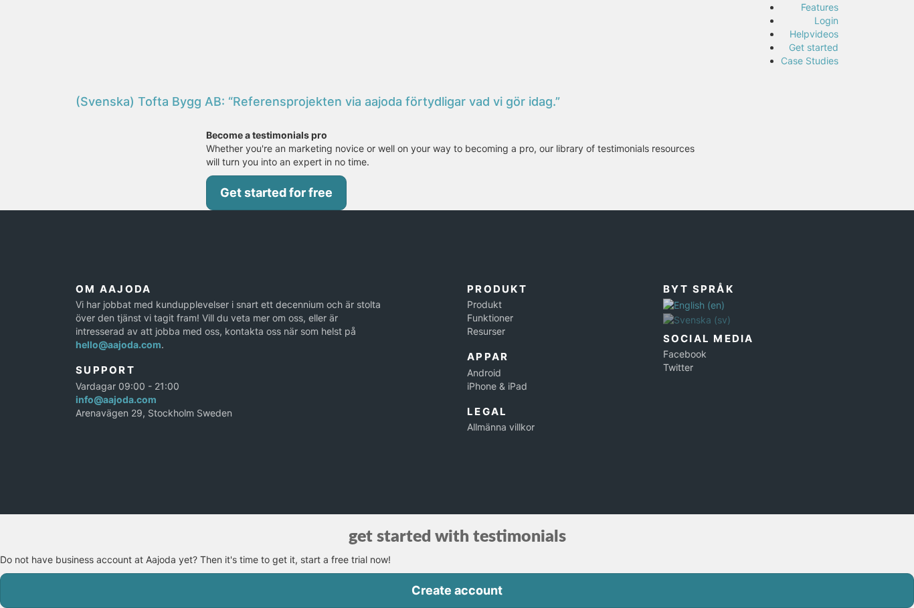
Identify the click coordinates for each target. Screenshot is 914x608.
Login (826, 20)
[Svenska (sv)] (697, 318)
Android (484, 372)
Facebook (685, 354)
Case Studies (809, 60)
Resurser (486, 331)
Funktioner (490, 317)
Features (819, 7)
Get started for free (276, 192)
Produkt (484, 304)
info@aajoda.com (116, 399)
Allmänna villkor (501, 427)
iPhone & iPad (497, 386)
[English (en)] (694, 304)
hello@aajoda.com (118, 344)
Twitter (678, 367)
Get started (813, 47)
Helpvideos (814, 34)
